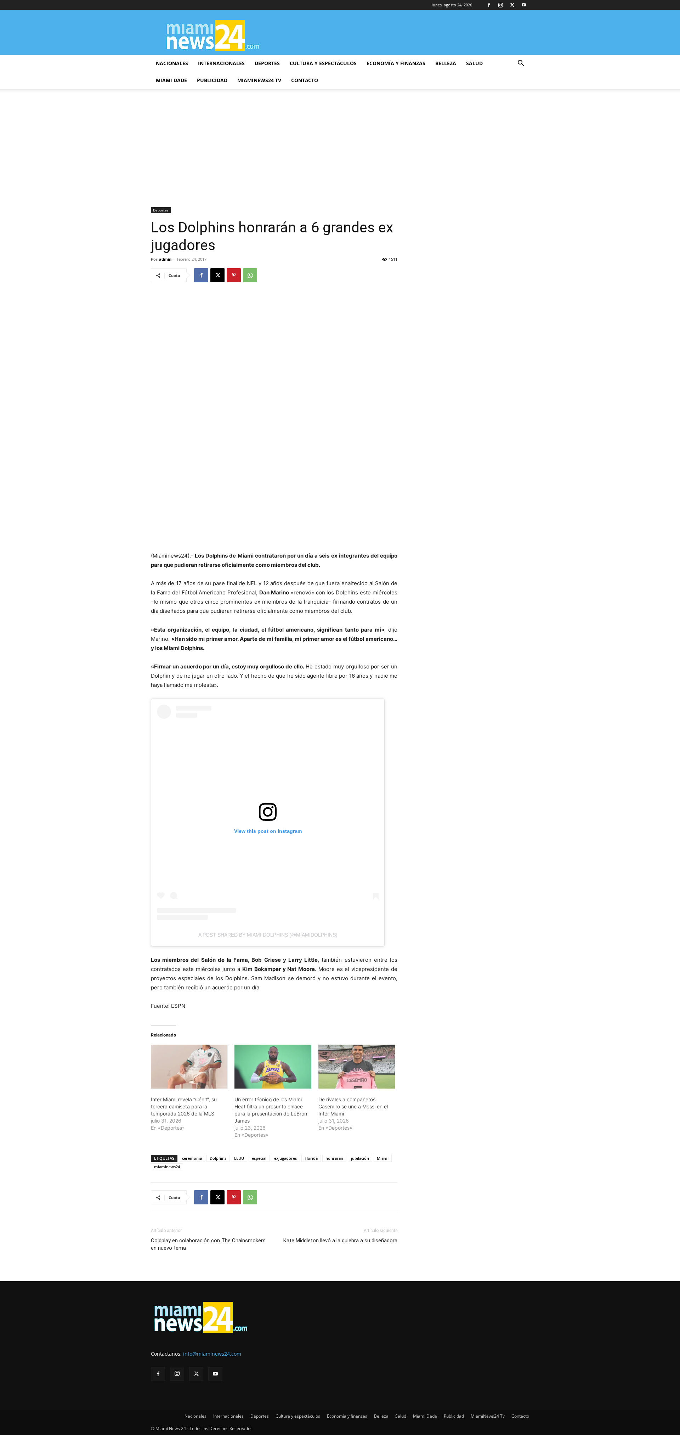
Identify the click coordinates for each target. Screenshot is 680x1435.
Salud (474, 63)
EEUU (239, 1158)
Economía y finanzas (396, 63)
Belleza (445, 63)
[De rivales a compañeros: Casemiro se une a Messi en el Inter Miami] (356, 1067)
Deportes (267, 63)
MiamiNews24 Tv (259, 80)
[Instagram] (500, 5)
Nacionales (172, 63)
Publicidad (212, 80)
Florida (311, 1158)
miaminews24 (167, 1166)
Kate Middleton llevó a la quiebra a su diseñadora (340, 1240)
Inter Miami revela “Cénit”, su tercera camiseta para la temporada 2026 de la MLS (184, 1106)
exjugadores (285, 1158)
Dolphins (218, 1158)
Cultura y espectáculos (323, 63)
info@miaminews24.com (212, 1353)
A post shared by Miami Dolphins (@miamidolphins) (268, 935)
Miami (383, 1158)
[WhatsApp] (250, 275)
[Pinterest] (234, 275)
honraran (334, 1158)
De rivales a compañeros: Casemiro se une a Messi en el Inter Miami (353, 1106)
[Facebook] (488, 5)
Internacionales (221, 63)
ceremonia (192, 1158)
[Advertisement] (340, 154)
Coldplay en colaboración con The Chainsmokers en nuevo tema (208, 1244)
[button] (520, 64)
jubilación (360, 1158)
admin (165, 259)
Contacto (304, 80)
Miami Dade (171, 80)
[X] (512, 5)
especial (259, 1158)
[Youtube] (523, 5)
